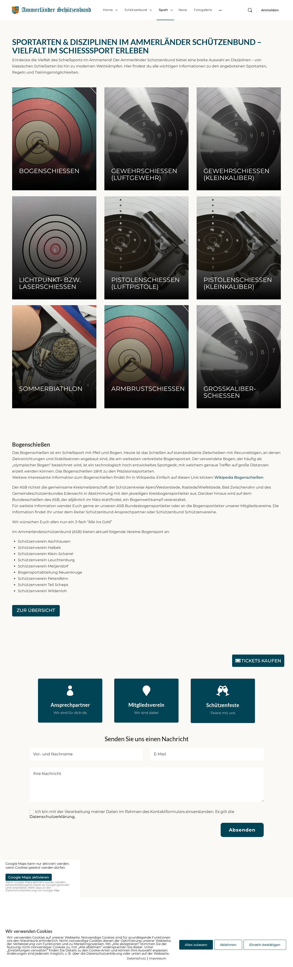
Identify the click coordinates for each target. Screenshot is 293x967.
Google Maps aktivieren (28, 877)
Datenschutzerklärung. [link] (53, 816)
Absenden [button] (242, 830)
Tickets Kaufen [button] (261, 660)
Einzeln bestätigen (264, 945)
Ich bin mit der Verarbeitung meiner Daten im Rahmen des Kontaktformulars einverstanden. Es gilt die (132, 814)
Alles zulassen (196, 945)
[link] (51, 9)
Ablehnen (228, 945)
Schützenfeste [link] (222, 705)
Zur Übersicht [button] (36, 610)
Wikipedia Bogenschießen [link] (238, 477)
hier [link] (57, 890)
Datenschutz (136, 958)
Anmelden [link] (270, 10)
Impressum (157, 958)
